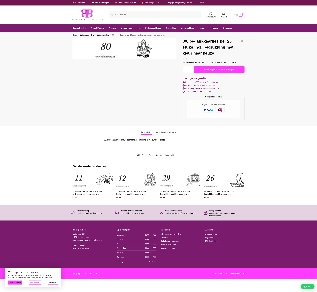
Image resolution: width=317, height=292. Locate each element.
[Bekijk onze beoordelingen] (96, 274)
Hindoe (175, 155)
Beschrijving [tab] (146, 132)
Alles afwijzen (34, 282)
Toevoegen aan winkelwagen (219, 69)
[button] (238, 14)
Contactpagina (211, 234)
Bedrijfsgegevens (168, 248)
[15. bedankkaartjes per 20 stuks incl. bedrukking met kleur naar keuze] (243, 41)
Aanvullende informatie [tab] (166, 132)
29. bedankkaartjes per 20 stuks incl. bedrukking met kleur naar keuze (176, 192)
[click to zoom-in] (124, 48)
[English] (203, 2)
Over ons (164, 237)
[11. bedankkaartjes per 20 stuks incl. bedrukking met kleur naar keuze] (92, 180)
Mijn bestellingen (212, 241)
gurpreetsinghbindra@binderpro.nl (87, 240)
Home (74, 35)
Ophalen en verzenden (170, 241)
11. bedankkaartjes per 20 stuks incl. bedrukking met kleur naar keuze (88, 192)
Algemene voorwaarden (171, 234)
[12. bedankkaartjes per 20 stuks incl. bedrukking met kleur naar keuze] (136, 180)
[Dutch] (201, 2)
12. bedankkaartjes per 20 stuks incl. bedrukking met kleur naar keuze (132, 192)
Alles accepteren (15, 282)
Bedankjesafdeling (87, 35)
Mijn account (211, 17)
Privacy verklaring (168, 244)
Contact (224, 17)
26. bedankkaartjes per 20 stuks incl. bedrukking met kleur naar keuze (220, 192)
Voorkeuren (53, 282)
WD (243, 273)
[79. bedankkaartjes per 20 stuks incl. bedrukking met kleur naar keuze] (241, 41)
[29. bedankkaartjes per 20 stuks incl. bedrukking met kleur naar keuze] (180, 180)
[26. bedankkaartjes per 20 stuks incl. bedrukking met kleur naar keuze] (224, 180)
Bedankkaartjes (103, 35)
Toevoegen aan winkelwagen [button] (92, 203)
